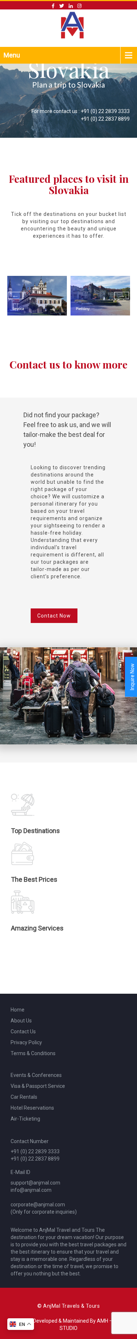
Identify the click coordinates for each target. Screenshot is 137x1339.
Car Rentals (24, 1097)
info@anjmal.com (31, 1190)
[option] (37, 295)
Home (17, 1010)
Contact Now (54, 616)
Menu (12, 55)
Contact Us (23, 1031)
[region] (68, 93)
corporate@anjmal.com (38, 1204)
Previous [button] (15, 295)
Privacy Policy (26, 1042)
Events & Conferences (36, 1075)
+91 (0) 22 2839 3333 (105, 111)
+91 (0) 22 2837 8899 (105, 119)
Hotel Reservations (32, 1108)
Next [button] (121, 295)
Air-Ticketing (25, 1119)
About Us (21, 1021)
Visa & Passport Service (38, 1086)
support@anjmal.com (35, 1183)
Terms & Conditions (33, 1053)
